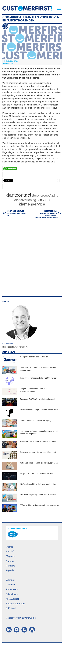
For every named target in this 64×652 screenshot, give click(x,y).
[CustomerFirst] (27, 8)
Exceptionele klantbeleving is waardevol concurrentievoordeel (47, 214)
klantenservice (32, 204)
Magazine (11, 556)
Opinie (9, 547)
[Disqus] (32, 259)
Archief (10, 552)
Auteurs (10, 561)
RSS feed (10, 608)
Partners (10, 566)
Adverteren (12, 594)
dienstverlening (25, 199)
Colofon (10, 585)
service (43, 199)
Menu (58, 8)
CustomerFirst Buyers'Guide (21, 618)
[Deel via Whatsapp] (31, 168)
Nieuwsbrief (12, 599)
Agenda (10, 570)
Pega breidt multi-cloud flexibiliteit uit (16, 213)
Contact (10, 580)
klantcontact (18, 194)
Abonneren (12, 589)
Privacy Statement (15, 604)
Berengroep (40, 195)
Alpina (53, 195)
